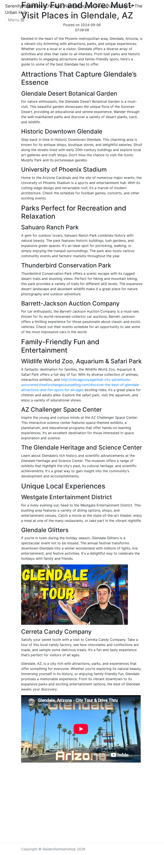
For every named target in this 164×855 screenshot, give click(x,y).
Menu (14, 19)
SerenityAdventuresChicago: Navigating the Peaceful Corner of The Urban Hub (73, 9)
